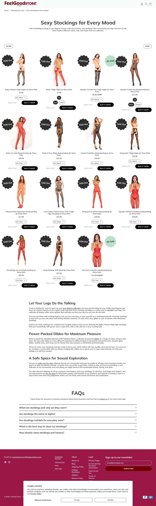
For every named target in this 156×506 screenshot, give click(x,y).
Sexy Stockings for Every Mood (37, 10)
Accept (77, 500)
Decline (110, 500)
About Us (75, 461)
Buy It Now (29, 103)
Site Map (58, 469)
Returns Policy (77, 478)
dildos (96, 339)
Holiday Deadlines (76, 471)
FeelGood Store (15, 497)
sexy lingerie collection (72, 308)
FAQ (56, 466)
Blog (73, 464)
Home (6, 10)
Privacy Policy (35, 494)
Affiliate (75, 475)
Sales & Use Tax (93, 472)
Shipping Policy (78, 467)
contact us (103, 399)
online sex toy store (45, 363)
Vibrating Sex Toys (17, 10)
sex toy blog (50, 373)
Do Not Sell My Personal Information (95, 466)
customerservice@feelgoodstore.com (26, 457)
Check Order (60, 462)
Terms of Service (92, 477)
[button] (146, 3)
